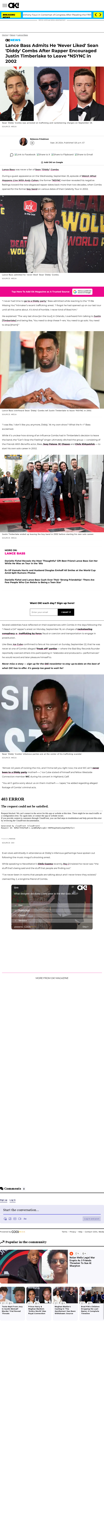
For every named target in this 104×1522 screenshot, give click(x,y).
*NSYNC (56, 180)
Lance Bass (22, 35)
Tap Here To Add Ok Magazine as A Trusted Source (40, 291)
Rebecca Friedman (39, 139)
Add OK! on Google (53, 162)
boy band (32, 189)
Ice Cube (18, 644)
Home (5, 35)
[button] (5, 6)
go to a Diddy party (35, 301)
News (12, 35)
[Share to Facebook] (25, 155)
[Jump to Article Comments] (11, 155)
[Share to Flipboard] (62, 155)
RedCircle (12, 838)
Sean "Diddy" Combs (47, 169)
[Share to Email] (84, 155)
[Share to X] (43, 155)
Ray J (66, 864)
